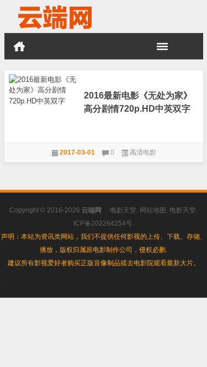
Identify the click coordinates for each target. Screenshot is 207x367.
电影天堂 (123, 210)
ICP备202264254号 (102, 223)
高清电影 (143, 152)
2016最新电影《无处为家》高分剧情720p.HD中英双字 (138, 102)
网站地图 (153, 210)
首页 (19, 46)
